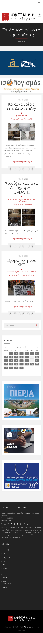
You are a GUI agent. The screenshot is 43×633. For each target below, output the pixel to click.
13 (37, 357)
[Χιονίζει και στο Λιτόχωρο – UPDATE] (22, 217)
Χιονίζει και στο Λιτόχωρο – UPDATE (21, 188)
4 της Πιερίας (15, 275)
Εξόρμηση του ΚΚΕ (21, 262)
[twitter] (15, 168)
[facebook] (10, 168)
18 (26, 361)
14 (6, 361)
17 (21, 361)
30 (16, 368)
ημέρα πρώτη (21, 116)
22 (11, 364)
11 (26, 357)
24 (21, 364)
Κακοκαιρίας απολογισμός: (21, 106)
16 (16, 361)
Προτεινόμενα (17, 119)
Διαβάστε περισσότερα (21, 162)
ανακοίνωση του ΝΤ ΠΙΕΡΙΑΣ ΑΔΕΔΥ (21, 272)
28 (6, 368)
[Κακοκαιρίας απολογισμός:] (22, 132)
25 (27, 364)
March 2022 (21, 347)
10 (21, 357)
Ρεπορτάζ (28, 119)
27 (37, 364)
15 (11, 361)
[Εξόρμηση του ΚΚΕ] (22, 288)
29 (11, 368)
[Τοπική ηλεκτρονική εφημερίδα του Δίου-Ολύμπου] (21, 17)
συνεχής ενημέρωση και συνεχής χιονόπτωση (21, 200)
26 (32, 364)
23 (16, 364)
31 (21, 368)
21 (6, 364)
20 (37, 361)
